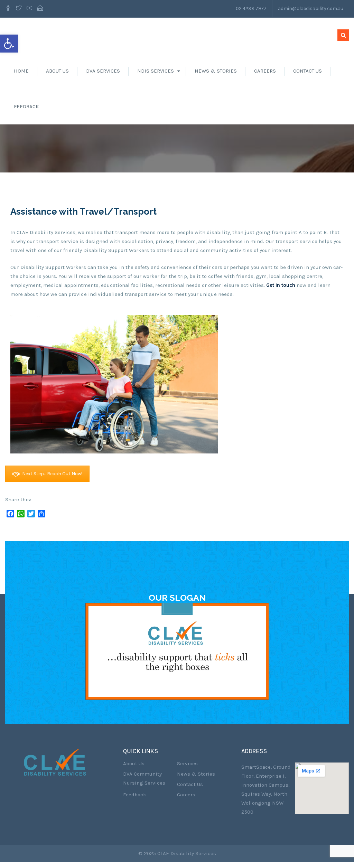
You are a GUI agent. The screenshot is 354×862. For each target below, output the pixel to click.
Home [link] (21, 71)
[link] (9, 44)
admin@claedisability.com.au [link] (310, 8)
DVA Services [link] (103, 71)
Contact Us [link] (307, 71)
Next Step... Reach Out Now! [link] (52, 474)
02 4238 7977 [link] (251, 8)
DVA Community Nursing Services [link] (144, 778)
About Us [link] (57, 71)
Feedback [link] (26, 106)
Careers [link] (265, 71)
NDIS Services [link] (155, 71)
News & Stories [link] (216, 71)
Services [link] (187, 763)
